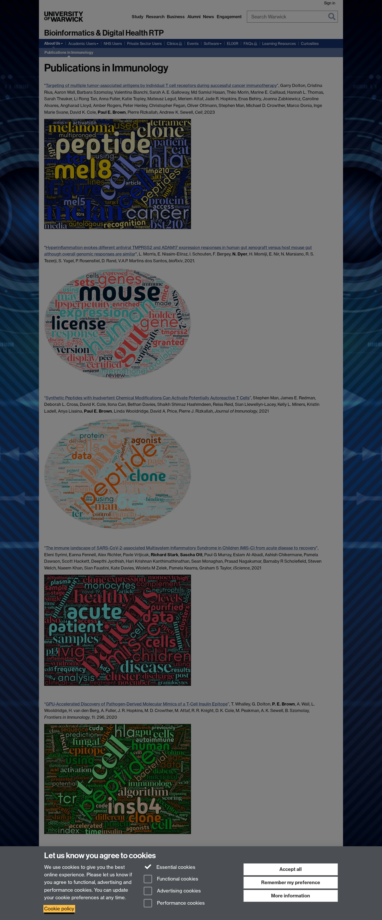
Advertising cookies (178, 891)
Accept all (290, 869)
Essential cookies (175, 867)
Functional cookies (177, 879)
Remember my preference (290, 882)
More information (290, 896)
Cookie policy (59, 909)
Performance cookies (180, 903)
